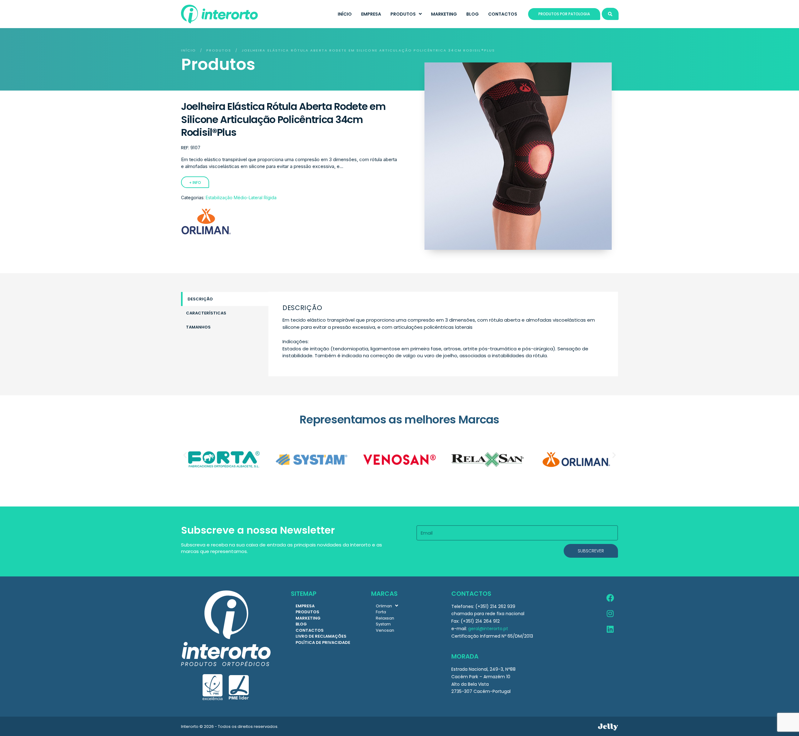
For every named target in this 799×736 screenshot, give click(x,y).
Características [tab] (206, 313)
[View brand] (206, 233)
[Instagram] (610, 614)
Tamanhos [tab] (198, 327)
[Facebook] (610, 598)
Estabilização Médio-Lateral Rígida (241, 197)
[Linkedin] (610, 629)
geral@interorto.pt (488, 628)
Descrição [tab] (200, 299)
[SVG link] (608, 727)
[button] (185, 455)
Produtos (219, 50)
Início (188, 50)
